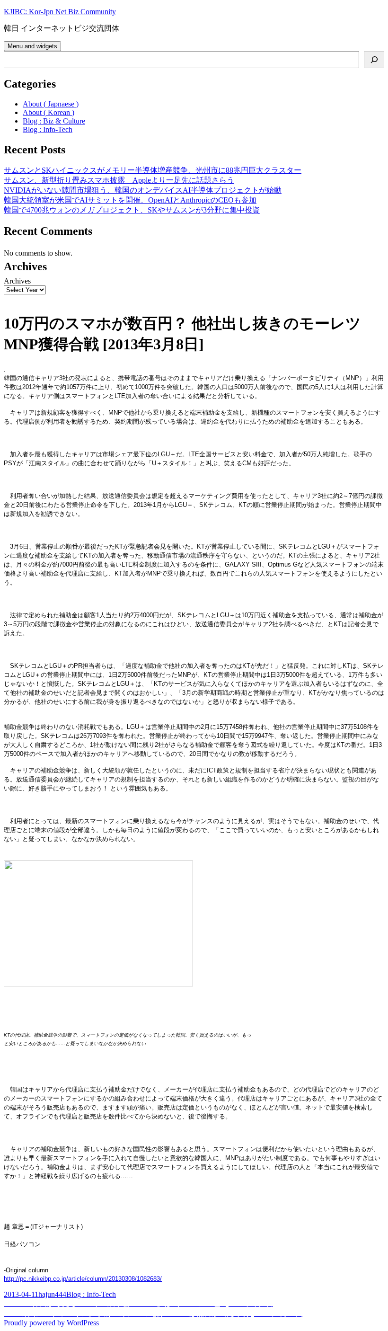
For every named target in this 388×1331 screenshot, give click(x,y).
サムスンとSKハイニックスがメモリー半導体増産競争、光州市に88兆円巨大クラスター (152, 170)
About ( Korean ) (48, 112)
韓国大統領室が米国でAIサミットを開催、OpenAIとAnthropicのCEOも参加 (130, 200)
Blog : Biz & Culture (54, 121)
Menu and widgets (32, 46)
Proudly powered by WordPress (51, 1323)
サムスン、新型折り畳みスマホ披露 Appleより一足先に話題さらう (119, 180)
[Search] (374, 59)
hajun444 (52, 1294)
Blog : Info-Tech (47, 129)
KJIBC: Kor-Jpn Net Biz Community (60, 12)
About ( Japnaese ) (51, 104)
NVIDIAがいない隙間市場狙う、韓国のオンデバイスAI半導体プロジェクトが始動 (143, 190)
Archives (17, 281)
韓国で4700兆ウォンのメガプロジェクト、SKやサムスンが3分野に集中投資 (132, 210)
